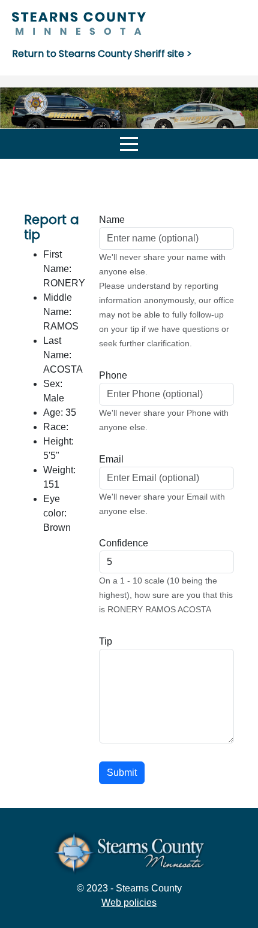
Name (112, 219)
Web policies (129, 902)
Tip (105, 641)
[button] (129, 144)
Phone (113, 375)
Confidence (123, 543)
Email (111, 459)
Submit (122, 772)
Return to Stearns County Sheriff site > (102, 54)
